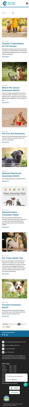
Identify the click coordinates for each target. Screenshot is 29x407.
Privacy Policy (5, 405)
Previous (6, 324)
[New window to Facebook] (3, 335)
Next (8, 326)
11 (3, 326)
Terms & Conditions (12, 405)
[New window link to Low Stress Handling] (6, 398)
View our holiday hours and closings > (10, 383)
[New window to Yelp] (7, 335)
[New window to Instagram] (5, 335)
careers (15, 388)
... (13, 324)
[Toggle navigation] (27, 3)
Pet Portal (14, 392)
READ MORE (5, 56)
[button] (26, 385)
